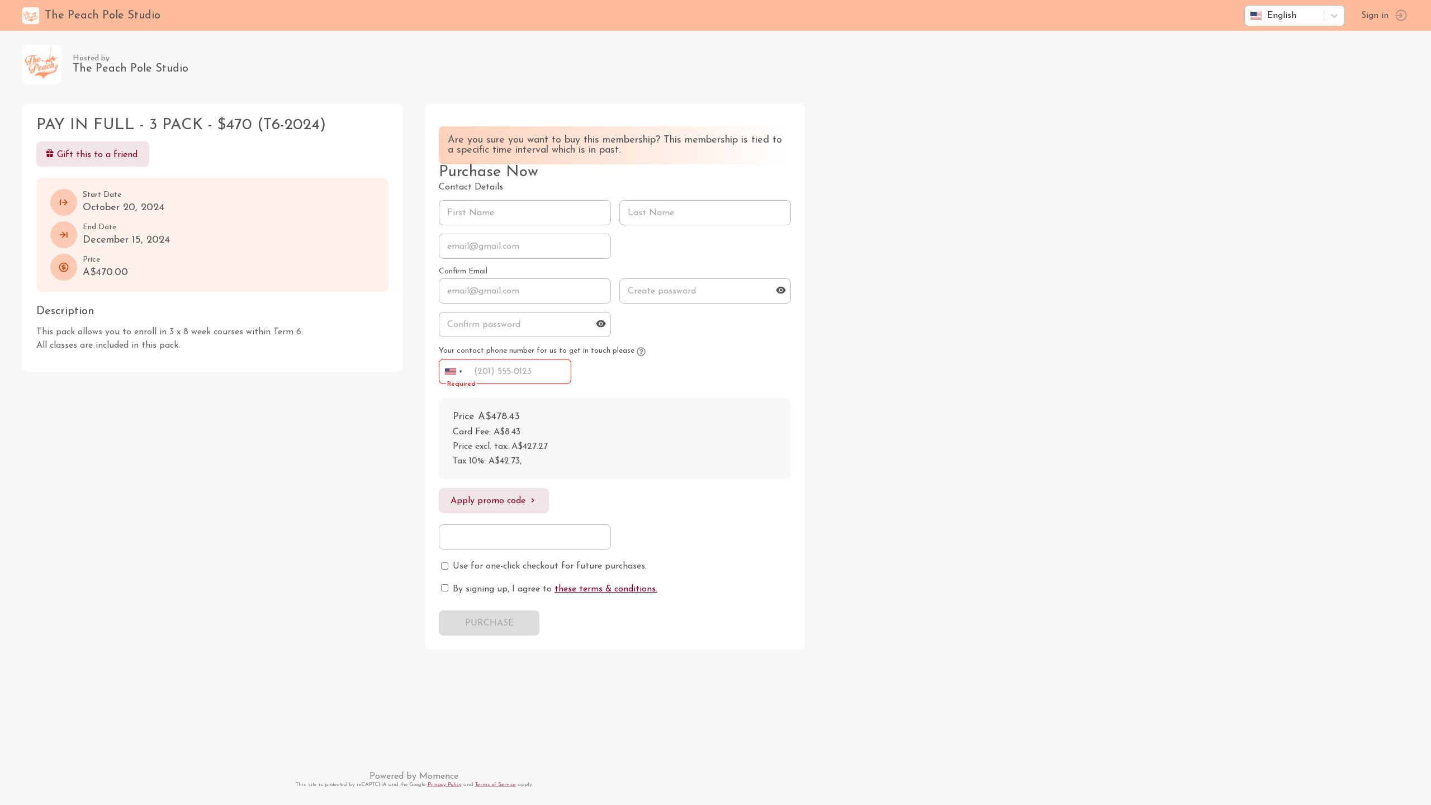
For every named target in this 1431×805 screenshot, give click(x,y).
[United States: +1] (453, 371)
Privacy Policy (445, 784)
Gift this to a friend (97, 154)
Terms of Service (495, 784)
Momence (438, 776)
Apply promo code (488, 500)
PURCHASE (489, 623)
